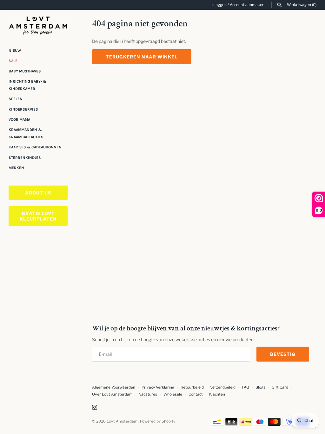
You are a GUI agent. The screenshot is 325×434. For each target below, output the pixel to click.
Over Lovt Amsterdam (112, 394)
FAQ (245, 387)
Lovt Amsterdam (122, 421)
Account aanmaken (247, 5)
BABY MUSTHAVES (25, 71)
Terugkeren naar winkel (142, 56)
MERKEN (16, 168)
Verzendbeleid (222, 387)
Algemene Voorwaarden (114, 387)
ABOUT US (38, 192)
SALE (13, 60)
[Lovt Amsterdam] (38, 24)
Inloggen (219, 5)
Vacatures (148, 394)
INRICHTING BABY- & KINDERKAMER (27, 85)
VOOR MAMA (19, 119)
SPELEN (16, 99)
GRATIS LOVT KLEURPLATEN (38, 216)
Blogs (260, 387)
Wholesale (172, 394)
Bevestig (282, 354)
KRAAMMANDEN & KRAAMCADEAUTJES (26, 133)
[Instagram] (94, 408)
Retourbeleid (192, 387)
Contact (196, 394)
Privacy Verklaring (158, 387)
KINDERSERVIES (23, 109)
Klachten (217, 394)
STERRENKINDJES (25, 157)
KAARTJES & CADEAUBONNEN (35, 147)
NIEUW (15, 50)
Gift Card (280, 387)
